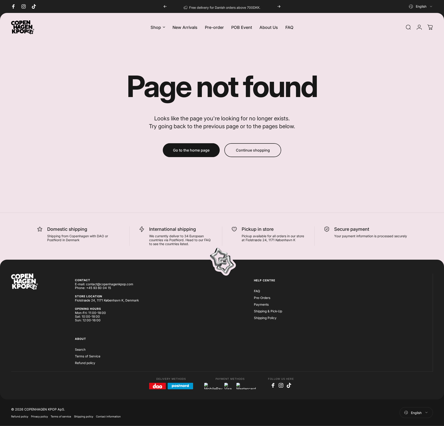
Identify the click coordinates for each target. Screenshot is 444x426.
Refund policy (85, 363)
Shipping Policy (265, 318)
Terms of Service (87, 356)
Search (80, 349)
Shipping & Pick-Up (268, 311)
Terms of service (61, 416)
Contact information (108, 416)
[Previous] (165, 6)
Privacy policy (39, 416)
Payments (261, 304)
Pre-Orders (262, 298)
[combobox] (421, 6)
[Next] (279, 6)
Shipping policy (83, 416)
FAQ (257, 291)
